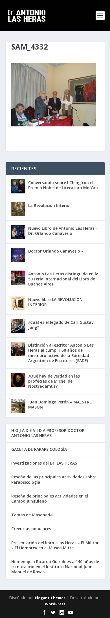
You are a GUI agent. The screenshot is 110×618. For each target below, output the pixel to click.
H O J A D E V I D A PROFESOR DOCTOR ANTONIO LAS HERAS (48, 433)
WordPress (55, 603)
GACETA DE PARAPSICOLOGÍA (39, 449)
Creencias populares (31, 528)
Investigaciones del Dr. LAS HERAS (44, 463)
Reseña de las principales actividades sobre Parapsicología (53, 479)
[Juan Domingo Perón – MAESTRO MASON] (18, 406)
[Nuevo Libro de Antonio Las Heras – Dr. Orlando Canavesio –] (18, 232)
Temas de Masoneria (32, 514)
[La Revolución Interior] (18, 209)
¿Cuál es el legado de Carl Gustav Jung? (60, 325)
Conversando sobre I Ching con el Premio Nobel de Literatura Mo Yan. (63, 185)
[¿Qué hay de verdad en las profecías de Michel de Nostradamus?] (18, 380)
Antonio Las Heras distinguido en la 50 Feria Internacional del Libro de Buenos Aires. (63, 279)
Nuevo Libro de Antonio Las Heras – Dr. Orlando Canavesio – (63, 231)
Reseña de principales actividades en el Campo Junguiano (49, 498)
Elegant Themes (50, 597)
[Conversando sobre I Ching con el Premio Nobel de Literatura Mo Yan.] (18, 186)
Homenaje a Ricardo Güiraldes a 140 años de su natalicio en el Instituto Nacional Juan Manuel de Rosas (55, 566)
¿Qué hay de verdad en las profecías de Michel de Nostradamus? (54, 381)
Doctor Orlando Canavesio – (55, 251)
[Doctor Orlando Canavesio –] (18, 255)
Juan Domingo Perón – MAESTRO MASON (60, 404)
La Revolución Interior (49, 205)
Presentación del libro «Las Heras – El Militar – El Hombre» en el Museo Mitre (55, 545)
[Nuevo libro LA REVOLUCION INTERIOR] (18, 303)
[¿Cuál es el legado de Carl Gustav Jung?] (18, 326)
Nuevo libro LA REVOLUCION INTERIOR (55, 302)
